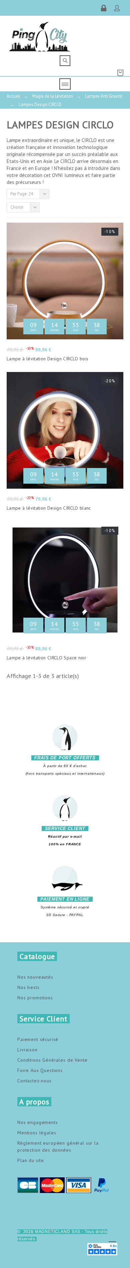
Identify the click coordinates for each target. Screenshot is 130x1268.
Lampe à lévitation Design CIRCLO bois (47, 359)
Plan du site (30, 1160)
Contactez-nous (34, 1081)
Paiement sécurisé (37, 1039)
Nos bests (28, 987)
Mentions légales (36, 1133)
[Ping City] (40, 35)
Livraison (27, 1050)
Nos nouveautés (35, 977)
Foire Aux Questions (40, 1070)
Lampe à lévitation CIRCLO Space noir (46, 658)
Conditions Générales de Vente (52, 1060)
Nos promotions (35, 998)
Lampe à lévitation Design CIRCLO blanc (49, 508)
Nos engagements (37, 1122)
